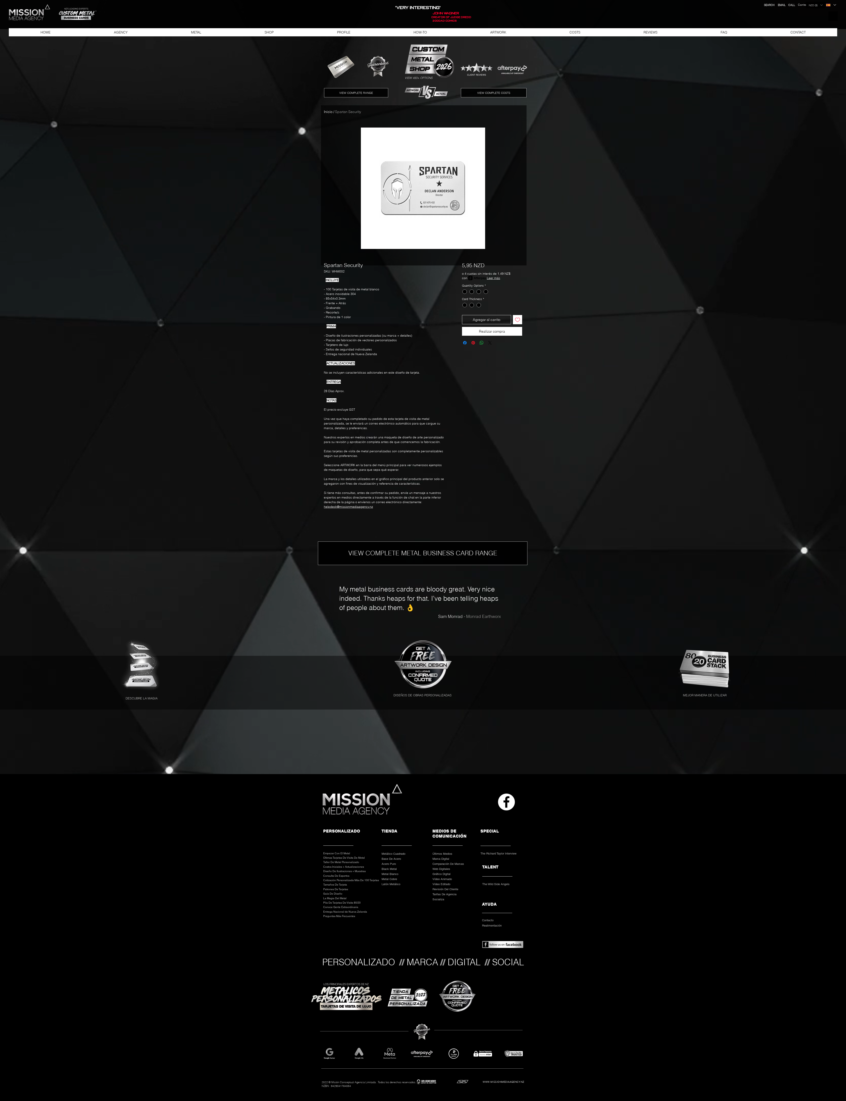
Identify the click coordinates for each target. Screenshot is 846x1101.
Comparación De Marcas (448, 864)
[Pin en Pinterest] (473, 342)
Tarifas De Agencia (444, 894)
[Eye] (424, 664)
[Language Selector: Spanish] (831, 5)
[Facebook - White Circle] (506, 801)
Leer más (493, 278)
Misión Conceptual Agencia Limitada (353, 1082)
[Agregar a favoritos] (517, 319)
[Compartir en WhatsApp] (481, 342)
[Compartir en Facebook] (465, 342)
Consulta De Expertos (336, 875)
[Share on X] (490, 342)
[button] (75, 14)
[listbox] (815, 5)
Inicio (328, 111)
